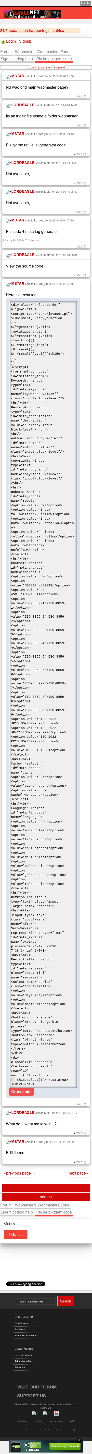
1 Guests (16, 1234)
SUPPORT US (31, 1395)
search (46, 1196)
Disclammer (22, 1421)
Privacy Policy (55, 1421)
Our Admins (21, 1323)
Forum (6, 51)
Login (11, 41)
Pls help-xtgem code (54, 58)
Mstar (48, 105)
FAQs (72, 1421)
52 (27, 1429)
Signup (25, 41)
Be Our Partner (23, 1355)
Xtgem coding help (16, 58)
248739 (59, 1429)
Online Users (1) (24, 1317)
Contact (37, 1421)
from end (59, 67)
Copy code (21, 1091)
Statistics (20, 1329)
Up (74, 1429)
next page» (78, 1173)
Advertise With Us (25, 1361)
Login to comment (41, 67)
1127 (37, 1429)
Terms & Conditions (26, 1335)
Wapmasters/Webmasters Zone (42, 51)
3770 (48, 1429)
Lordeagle (41, 76)
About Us (20, 1367)
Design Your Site (24, 1349)
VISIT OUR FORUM (37, 1387)
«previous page (17, 1173)
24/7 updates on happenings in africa (32, 30)
